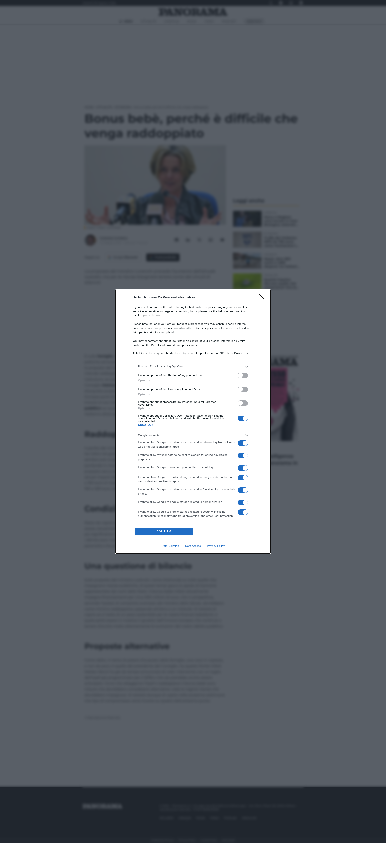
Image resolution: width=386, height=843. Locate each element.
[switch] (243, 375)
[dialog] (193, 421)
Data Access (193, 545)
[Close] (262, 297)
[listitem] (193, 366)
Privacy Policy (216, 545)
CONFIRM (164, 531)
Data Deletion (170, 545)
